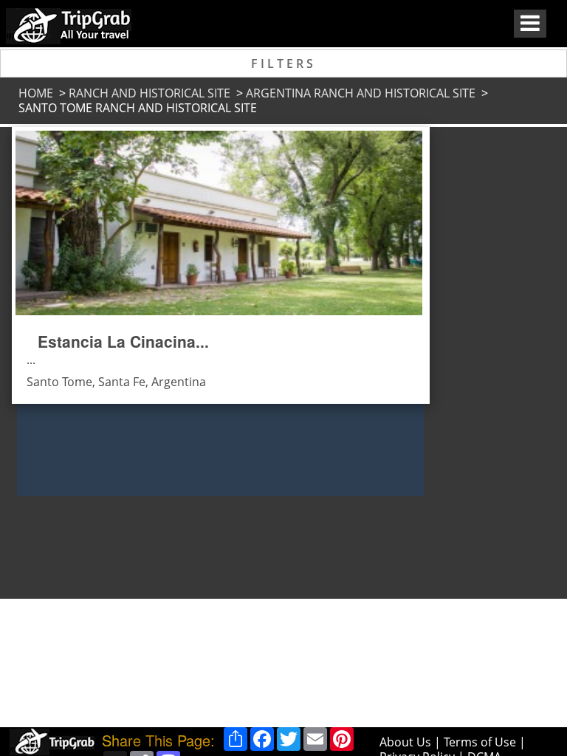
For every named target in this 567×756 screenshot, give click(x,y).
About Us (405, 742)
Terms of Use (480, 742)
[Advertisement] (484, 348)
